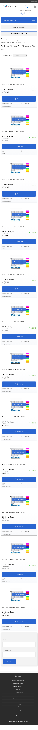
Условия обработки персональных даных (18, 721)
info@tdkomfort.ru (24, 14)
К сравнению (26, 103)
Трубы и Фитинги (18, 707)
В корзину (20, 99)
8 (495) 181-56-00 (25, 10)
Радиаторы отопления (18, 698)
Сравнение (33, 12)
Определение (33, 1)
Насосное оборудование (18, 704)
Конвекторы (18, 701)
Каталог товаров (9, 20)
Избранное (25, 12)
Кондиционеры (18, 710)
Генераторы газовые (17, 713)
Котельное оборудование (17, 695)
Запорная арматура (18, 718)
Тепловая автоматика (18, 680)
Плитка (18, 715)
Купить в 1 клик (8, 103)
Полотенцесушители (18, 692)
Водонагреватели (17, 686)
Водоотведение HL (18, 683)
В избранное (7, 106)
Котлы (18, 689)
